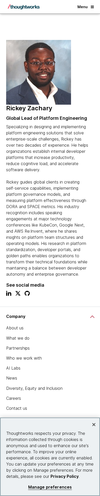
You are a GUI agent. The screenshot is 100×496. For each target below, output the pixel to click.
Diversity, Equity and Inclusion (34, 388)
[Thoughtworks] (23, 6)
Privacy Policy (65, 476)
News (11, 378)
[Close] (93, 424)
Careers (13, 398)
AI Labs (13, 368)
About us (15, 327)
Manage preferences (50, 487)
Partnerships (18, 348)
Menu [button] (82, 7)
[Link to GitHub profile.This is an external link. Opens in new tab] (27, 294)
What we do (17, 338)
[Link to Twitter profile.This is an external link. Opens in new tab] (18, 294)
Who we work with (24, 358)
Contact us (16, 408)
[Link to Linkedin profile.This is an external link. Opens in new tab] (8, 294)
